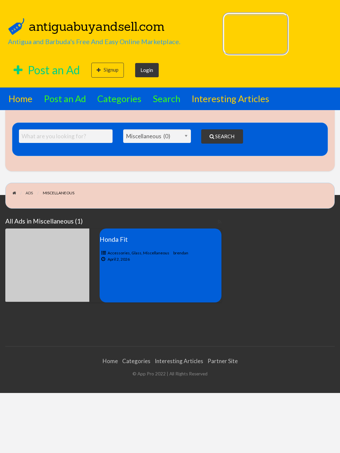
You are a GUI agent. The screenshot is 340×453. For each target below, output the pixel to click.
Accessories (119, 252)
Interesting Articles (230, 98)
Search (166, 98)
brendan (180, 252)
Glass (136, 252)
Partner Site (223, 360)
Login (146, 70)
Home (21, 98)
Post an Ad (53, 70)
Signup (111, 70)
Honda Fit (114, 239)
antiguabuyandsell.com (97, 26)
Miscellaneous (156, 252)
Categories (119, 98)
